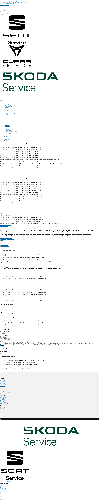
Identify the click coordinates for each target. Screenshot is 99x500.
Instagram (4, 10)
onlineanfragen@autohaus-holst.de (10, 3)
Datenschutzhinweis (11, 342)
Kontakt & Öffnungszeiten (4, 403)
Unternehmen (4, 132)
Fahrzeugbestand (5, 139)
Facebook (4, 9)
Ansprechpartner (7, 134)
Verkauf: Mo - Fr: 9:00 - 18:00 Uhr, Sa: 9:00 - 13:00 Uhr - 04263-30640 (14, 2)
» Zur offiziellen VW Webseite (7, 136)
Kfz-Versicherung (7, 108)
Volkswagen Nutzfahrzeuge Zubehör (11, 131)
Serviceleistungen (3, 399)
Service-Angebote (8, 119)
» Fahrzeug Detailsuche (4, 226)
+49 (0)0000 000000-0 (7, 381)
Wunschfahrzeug (7, 114)
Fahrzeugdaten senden (4, 245)
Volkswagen (7, 104)
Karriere (3, 135)
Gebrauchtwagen (8, 112)
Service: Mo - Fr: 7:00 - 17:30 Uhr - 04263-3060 (10, 1)
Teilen (2, 240)
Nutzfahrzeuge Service (8, 128)
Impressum (4, 8)
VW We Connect (7, 127)
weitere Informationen (5, 335)
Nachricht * (2, 341)
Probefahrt (6, 107)
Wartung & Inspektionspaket (9, 122)
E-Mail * (1, 337)
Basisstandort (2, 380)
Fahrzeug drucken (9, 238)
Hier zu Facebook (3, 408)
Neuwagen (4, 103)
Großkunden (7, 124)
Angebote (4, 116)
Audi (1, 393)
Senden (2, 345)
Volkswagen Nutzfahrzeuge (5, 392)
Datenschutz (4, 7)
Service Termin (7, 125)
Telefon (2, 338)
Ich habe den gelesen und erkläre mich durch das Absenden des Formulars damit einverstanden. (22, 342)
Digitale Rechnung (8, 133)
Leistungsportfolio (8, 123)
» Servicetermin (6, 5)
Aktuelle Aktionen (3, 398)
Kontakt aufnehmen (3, 420)
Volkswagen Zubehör (8, 130)
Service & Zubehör (5, 120)
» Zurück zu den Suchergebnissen (5, 225)
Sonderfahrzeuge (8, 105)
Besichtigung (4, 334)
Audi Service (7, 129)
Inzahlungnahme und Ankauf (10, 113)
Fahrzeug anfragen (3, 238)
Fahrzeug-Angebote (8, 118)
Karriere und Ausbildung (4, 401)
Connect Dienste (7, 126)
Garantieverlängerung (8, 106)
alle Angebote (7, 117)
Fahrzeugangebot (5, 110)
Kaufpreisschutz (7, 109)
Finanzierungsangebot (10, 239)
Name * (1, 336)
